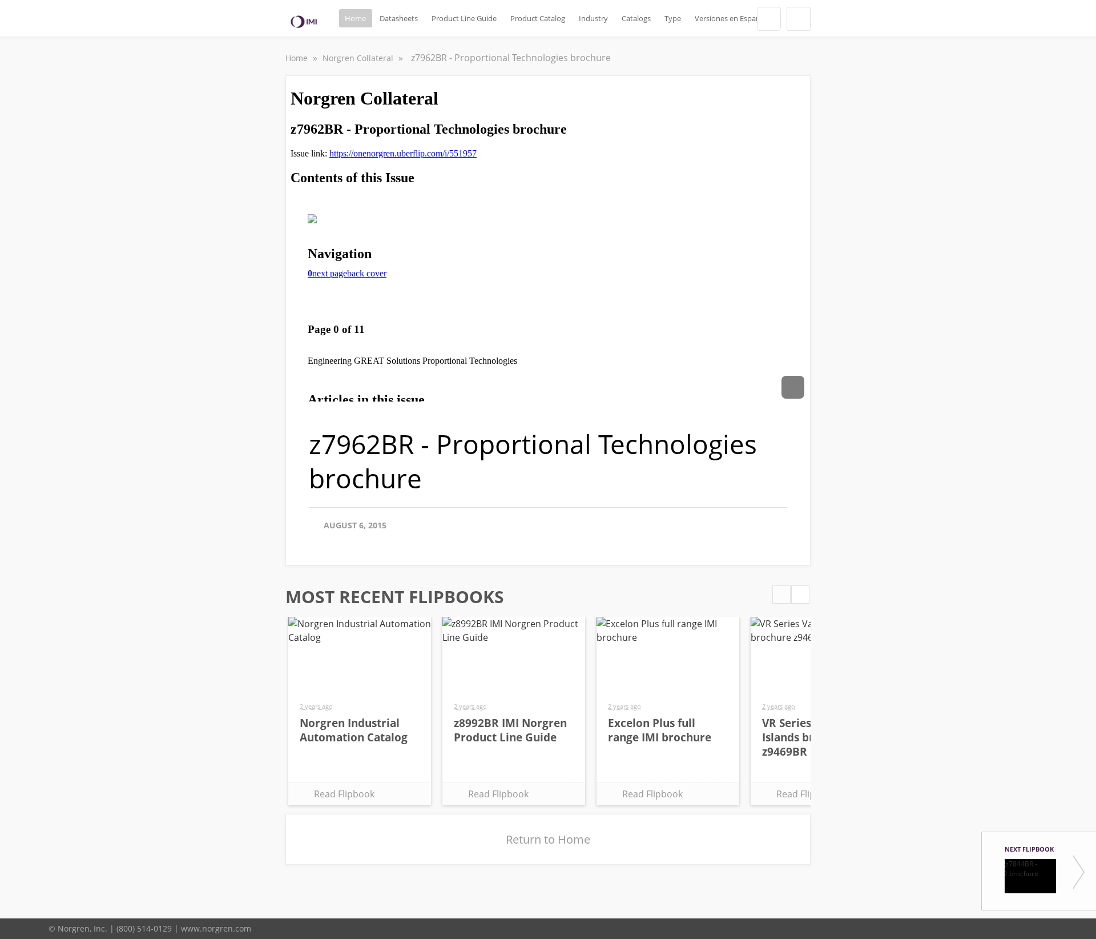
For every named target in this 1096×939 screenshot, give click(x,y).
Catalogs (636, 18)
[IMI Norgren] (303, 21)
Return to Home (548, 839)
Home (355, 18)
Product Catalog (537, 18)
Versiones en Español (731, 18)
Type (672, 18)
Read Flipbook (344, 794)
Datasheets (399, 18)
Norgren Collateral (359, 58)
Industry (593, 18)
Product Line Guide (464, 18)
